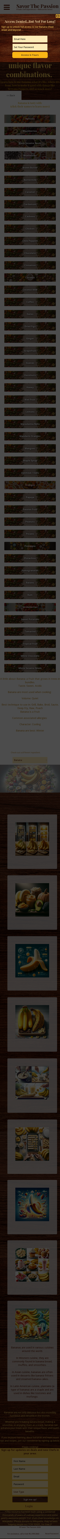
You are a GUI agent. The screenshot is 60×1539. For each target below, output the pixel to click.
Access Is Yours (30, 55)
